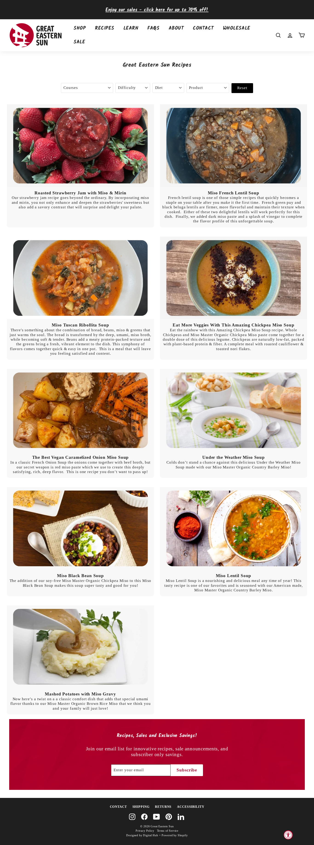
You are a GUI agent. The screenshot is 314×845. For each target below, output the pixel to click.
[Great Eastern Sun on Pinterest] (168, 816)
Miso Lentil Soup (233, 575)
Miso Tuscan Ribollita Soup (80, 325)
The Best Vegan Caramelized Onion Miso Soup (80, 457)
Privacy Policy (145, 830)
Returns (163, 806)
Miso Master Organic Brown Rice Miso (82, 703)
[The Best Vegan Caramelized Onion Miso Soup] (80, 410)
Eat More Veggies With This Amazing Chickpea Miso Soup (233, 325)
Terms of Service (168, 830)
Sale (79, 42)
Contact (203, 28)
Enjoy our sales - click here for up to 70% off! (157, 10)
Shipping (141, 806)
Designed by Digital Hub (142, 835)
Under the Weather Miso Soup (233, 457)
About (176, 28)
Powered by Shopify (175, 835)
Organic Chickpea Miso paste (241, 335)
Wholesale (236, 28)
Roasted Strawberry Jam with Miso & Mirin (80, 192)
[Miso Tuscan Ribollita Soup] (80, 278)
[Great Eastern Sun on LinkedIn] (181, 816)
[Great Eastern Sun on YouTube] (156, 816)
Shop (80, 28)
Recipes (104, 28)
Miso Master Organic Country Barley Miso (251, 467)
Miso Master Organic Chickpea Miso (95, 580)
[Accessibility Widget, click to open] (288, 834)
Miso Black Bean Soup (80, 575)
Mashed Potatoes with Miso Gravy (80, 694)
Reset (242, 88)
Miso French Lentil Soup (233, 192)
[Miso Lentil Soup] (233, 528)
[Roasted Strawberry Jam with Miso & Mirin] (80, 145)
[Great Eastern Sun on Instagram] (132, 816)
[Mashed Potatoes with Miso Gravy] (80, 646)
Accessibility (190, 806)
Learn (130, 28)
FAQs (153, 28)
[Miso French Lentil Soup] (233, 145)
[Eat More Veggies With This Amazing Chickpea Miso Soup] (233, 278)
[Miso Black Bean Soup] (80, 528)
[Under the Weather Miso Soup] (233, 410)
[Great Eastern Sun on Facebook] (144, 816)
